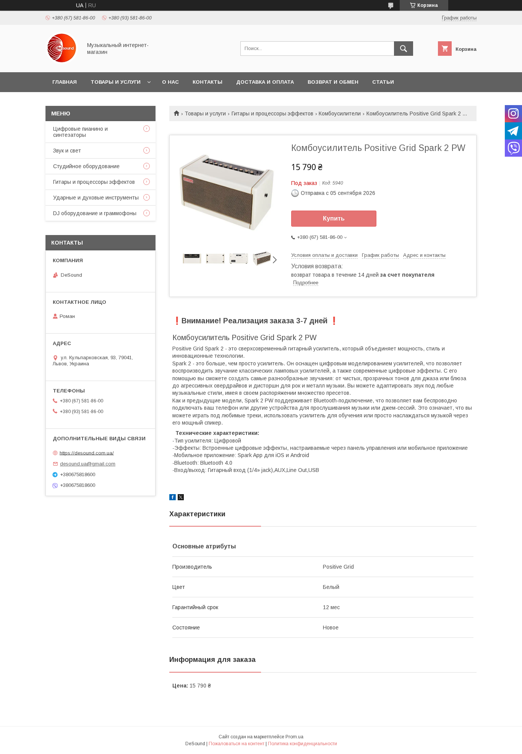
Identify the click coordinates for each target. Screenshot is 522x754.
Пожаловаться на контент (236, 743)
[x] (181, 498)
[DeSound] (61, 62)
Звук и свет (67, 151)
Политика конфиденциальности (302, 743)
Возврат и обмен (333, 82)
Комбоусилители (340, 113)
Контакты (207, 82)
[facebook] (172, 498)
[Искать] (403, 48)
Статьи (383, 82)
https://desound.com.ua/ (87, 453)
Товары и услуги (116, 82)
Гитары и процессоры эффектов (272, 113)
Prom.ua (294, 736)
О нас (170, 82)
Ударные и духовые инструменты (96, 198)
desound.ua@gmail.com (87, 464)
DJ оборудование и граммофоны (94, 213)
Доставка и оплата (265, 82)
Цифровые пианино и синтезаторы (80, 132)
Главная (64, 82)
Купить (334, 218)
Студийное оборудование (86, 166)
